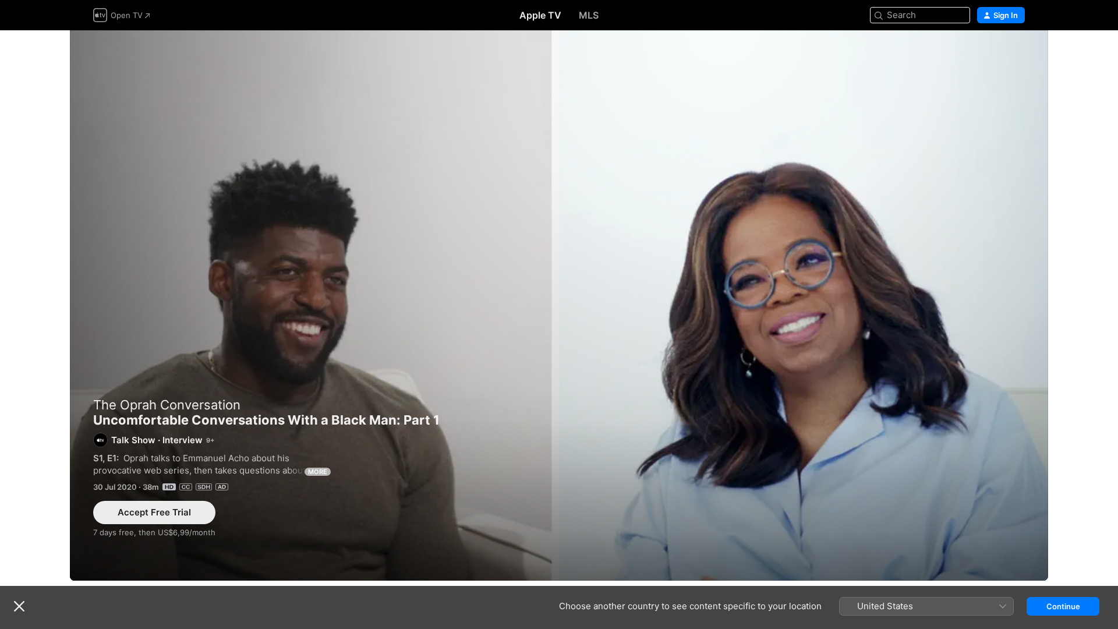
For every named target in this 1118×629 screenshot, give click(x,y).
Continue (1063, 606)
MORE (317, 472)
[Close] (19, 606)
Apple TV (540, 15)
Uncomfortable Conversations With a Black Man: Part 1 (559, 305)
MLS (589, 15)
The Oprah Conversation (166, 404)
